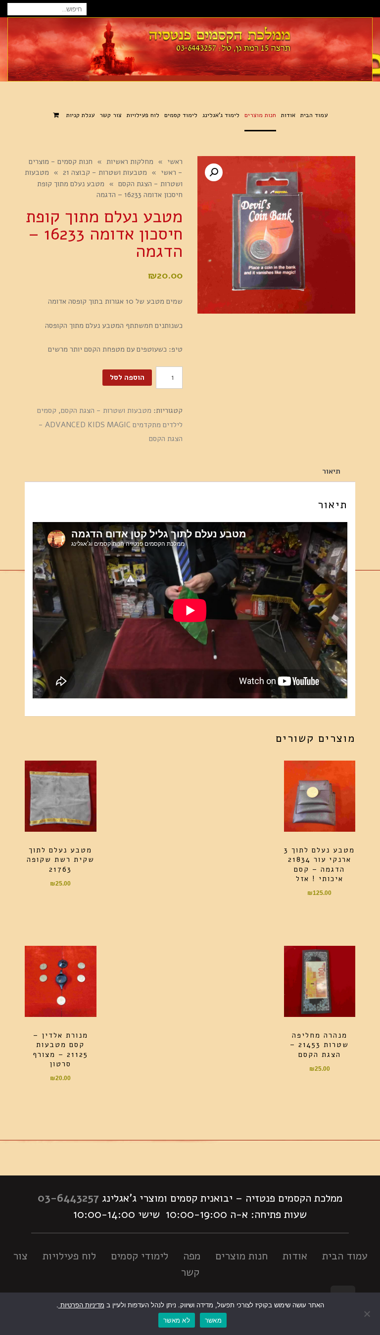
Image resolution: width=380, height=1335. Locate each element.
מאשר (213, 1320)
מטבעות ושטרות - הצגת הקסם (106, 410)
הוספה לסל (127, 377)
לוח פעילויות (69, 1256)
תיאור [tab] (331, 471)
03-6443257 (68, 1198)
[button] (214, 172)
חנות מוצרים (241, 1256)
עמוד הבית (345, 1256)
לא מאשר (176, 1320)
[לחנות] (57, 115)
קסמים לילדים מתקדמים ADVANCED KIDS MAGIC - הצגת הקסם (110, 424)
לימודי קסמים (139, 1256)
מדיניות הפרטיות (81, 1305)
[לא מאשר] (368, 1314)
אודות (295, 1256)
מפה (191, 1256)
